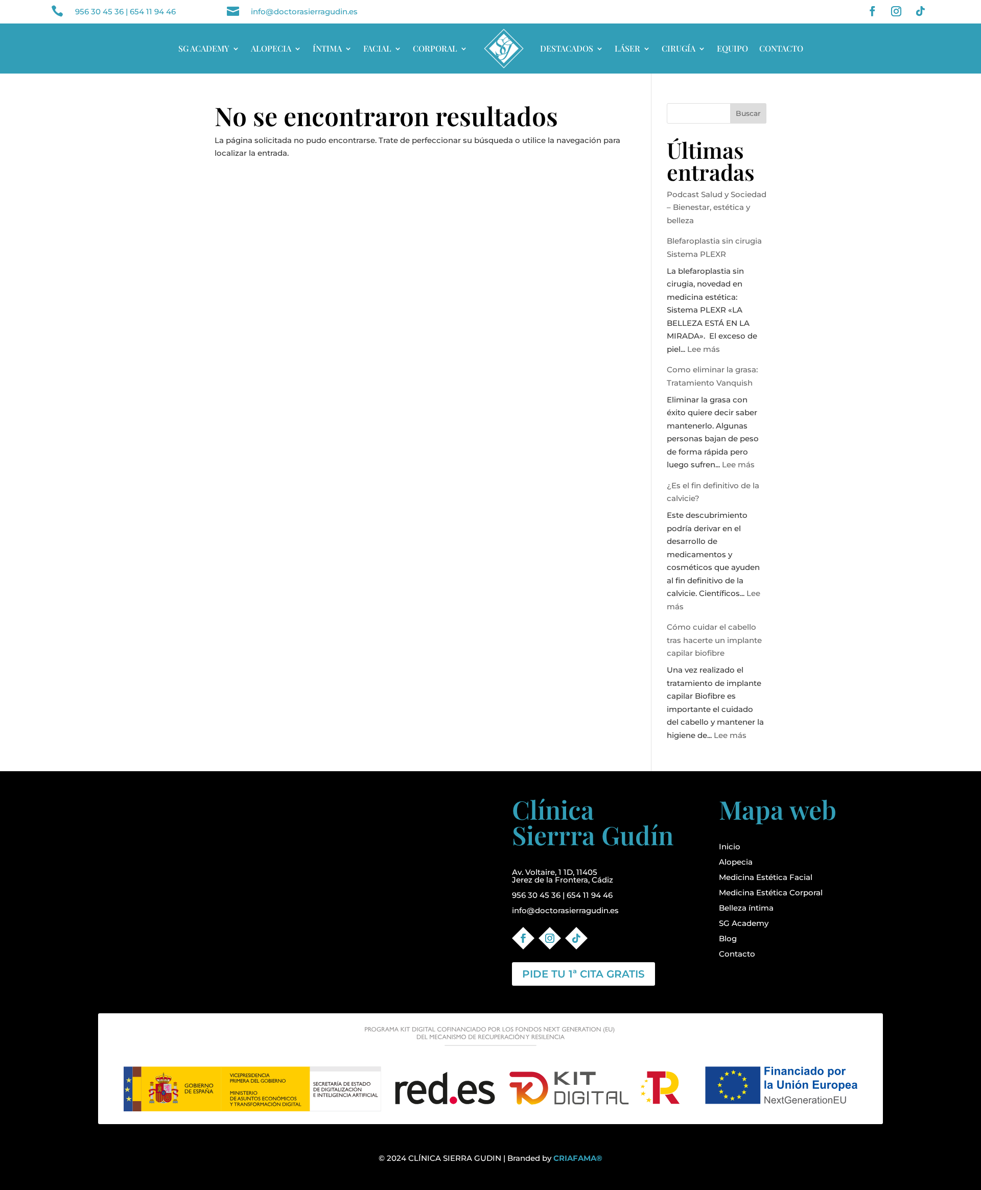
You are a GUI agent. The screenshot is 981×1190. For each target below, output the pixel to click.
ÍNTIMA (327, 48)
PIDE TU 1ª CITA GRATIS (583, 974)
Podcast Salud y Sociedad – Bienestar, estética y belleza (716, 207)
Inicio (729, 846)
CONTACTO (781, 48)
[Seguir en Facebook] (872, 11)
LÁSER (627, 48)
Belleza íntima (746, 908)
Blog (728, 938)
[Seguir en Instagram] (896, 11)
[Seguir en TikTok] (920, 11)
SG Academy (743, 923)
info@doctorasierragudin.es (304, 11)
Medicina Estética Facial (765, 877)
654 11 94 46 (153, 11)
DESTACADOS (566, 48)
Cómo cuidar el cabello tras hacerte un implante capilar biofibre (714, 640)
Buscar (748, 113)
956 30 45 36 (99, 11)
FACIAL (377, 48)
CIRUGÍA (678, 48)
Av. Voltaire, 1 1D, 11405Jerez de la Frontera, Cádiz (562, 876)
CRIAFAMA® (577, 1158)
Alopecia (736, 862)
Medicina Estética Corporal (771, 892)
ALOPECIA (271, 48)
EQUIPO (732, 48)
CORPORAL (435, 48)
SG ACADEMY (203, 48)
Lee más (703, 349)
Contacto (737, 954)
